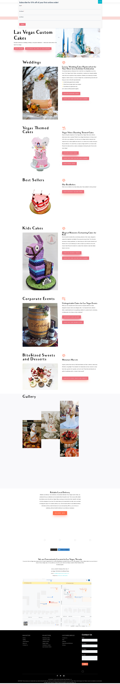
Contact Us (25, 645)
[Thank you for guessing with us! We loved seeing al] (75, 540)
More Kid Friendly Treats (72, 252)
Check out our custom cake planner (76, 98)
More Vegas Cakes (69, 163)
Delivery (64, 641)
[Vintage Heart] (40, 219)
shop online (19, 48)
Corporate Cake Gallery (71, 317)
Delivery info (60, 513)
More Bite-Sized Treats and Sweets (75, 378)
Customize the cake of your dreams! (38, 48)
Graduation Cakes (46, 645)
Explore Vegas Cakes (70, 152)
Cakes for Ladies (46, 639)
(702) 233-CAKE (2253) (62, 575)
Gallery (24, 639)
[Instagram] (63, 675)
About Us (25, 643)
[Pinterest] (60, 675)
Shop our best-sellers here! (73, 191)
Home (24, 637)
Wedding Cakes (46, 637)
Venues (64, 645)
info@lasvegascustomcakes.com (61, 573)
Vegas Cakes (45, 643)
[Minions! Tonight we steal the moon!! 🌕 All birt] (60, 540)
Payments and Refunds (67, 643)
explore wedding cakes (71, 93)
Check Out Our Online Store (73, 322)
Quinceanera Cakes (46, 646)
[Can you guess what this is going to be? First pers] (90, 540)
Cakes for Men (45, 641)
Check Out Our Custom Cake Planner (76, 258)
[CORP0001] (40, 346)
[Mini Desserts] (40, 389)
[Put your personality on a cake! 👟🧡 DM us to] (45, 540)
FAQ (63, 639)
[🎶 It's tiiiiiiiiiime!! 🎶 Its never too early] (29, 540)
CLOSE (100, 1)
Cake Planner (26, 641)
